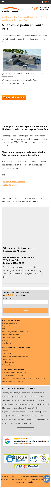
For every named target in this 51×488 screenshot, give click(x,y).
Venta (20, 17)
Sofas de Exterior (33, 412)
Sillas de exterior (42, 404)
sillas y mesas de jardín (14, 181)
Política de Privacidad (9, 365)
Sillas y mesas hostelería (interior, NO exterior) (18, 408)
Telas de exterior (8, 404)
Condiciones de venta (9, 323)
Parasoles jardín (19, 396)
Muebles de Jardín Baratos (25, 404)
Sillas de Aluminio (19, 412)
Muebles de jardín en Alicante (35, 17)
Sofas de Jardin (7, 393)
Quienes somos (7, 353)
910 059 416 (44, 7)
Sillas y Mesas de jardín (22, 393)
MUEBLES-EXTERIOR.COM (20, 348)
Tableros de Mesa (28, 415)
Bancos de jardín (40, 400)
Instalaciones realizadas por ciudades (15, 356)
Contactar (5, 351)
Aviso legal (5, 340)
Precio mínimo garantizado (11, 337)
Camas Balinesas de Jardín (35, 396)
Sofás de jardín (10, 185)
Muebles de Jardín (9, 17)
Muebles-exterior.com (15, 370)
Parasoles (12, 419)
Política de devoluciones (10, 334)
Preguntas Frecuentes (9, 326)
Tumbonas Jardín (38, 393)
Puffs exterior (7, 396)
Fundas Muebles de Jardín (11, 400)
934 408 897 (44, 10)
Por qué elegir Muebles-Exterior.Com (15, 331)
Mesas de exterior (13, 415)
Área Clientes (6, 343)
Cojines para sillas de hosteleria (20, 423)
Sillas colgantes (27, 400)
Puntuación (8, 298)
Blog (3, 329)
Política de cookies (8, 359)
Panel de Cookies (8, 362)
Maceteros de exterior (26, 419)
